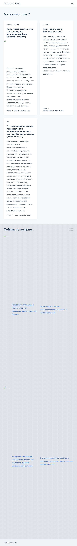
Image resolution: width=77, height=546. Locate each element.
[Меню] (72, 3)
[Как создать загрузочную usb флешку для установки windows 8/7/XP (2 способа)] (20, 52)
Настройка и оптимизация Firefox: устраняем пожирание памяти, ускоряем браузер (24, 309)
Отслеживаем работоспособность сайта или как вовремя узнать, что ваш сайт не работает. (56, 461)
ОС (44, 24)
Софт (17, 24)
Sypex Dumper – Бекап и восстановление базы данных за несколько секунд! (53, 309)
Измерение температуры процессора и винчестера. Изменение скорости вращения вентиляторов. (23, 461)
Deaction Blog (12, 3)
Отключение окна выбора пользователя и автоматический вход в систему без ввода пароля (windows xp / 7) (20, 131)
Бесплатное (11, 24)
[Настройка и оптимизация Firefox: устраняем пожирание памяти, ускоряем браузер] (7, 309)
